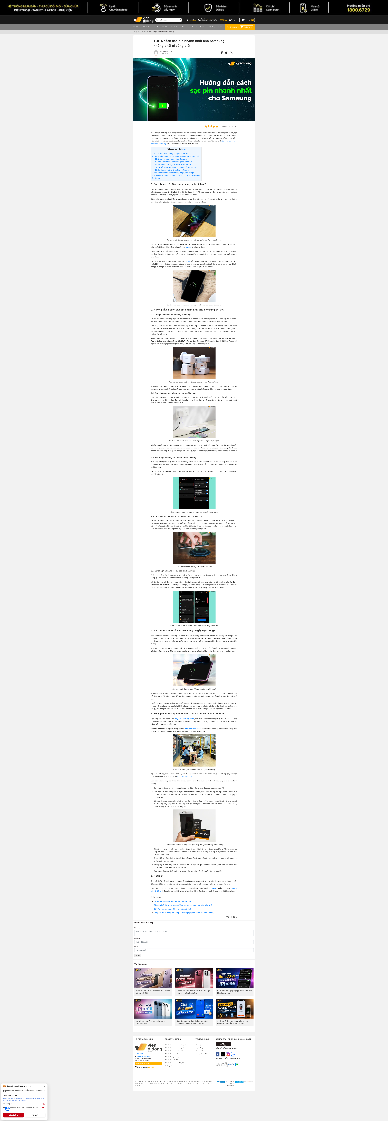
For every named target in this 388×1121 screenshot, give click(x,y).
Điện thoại (212, 27)
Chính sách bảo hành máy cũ (174, 1048)
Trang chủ (136, 31)
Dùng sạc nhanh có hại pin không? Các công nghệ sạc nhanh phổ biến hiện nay (184, 913)
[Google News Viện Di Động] (248, 1083)
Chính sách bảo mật (171, 1054)
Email (136, 946)
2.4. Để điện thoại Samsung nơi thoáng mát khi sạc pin (175, 167)
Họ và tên (137, 938)
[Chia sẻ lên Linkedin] (231, 52)
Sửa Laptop (185, 27)
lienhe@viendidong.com (144, 1056)
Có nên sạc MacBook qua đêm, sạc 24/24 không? (173, 901)
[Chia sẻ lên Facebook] (222, 52)
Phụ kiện (220, 27)
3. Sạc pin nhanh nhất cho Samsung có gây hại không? (173, 173)
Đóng (183, 149)
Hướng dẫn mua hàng (172, 1066)
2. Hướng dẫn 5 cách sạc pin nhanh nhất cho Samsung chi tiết (175, 156)
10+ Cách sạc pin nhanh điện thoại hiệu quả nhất (172, 909)
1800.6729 (209, 19)
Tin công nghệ (234, 27)
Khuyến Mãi (199, 1051)
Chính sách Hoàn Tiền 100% (174, 1051)
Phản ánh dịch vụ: (145, 1067)
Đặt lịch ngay (248, 27)
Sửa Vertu (157, 27)
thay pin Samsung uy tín (184, 719)
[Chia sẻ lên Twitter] (226, 52)
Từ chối (35, 1115)
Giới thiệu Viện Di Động (223, 20)
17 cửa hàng (192, 20)
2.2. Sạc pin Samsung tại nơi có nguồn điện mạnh (173, 162)
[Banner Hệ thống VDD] (194, 8)
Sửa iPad (165, 27)
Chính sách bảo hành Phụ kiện (175, 1063)
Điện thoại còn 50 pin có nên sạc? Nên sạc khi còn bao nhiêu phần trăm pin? (183, 905)
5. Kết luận (156, 178)
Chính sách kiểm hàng (172, 1060)
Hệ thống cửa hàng (143, 1063)
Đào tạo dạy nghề (201, 1054)
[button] (44, 1086)
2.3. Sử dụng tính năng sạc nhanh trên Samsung (173, 164)
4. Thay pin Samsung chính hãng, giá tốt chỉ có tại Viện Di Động (176, 175)
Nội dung (137, 928)
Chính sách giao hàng (172, 1057)
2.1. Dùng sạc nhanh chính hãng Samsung (171, 159)
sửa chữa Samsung (192, 729)
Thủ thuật (144, 31)
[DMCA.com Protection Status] (239, 1083)
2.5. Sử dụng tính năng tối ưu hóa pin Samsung (172, 170)
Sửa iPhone (137, 27)
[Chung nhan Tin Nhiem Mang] (229, 1083)
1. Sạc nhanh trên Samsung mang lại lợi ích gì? (170, 153)
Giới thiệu (199, 1045)
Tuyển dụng (199, 1048)
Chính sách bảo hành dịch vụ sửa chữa (177, 1045)
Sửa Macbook (175, 27)
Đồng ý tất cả (13, 1115)
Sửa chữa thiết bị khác (199, 27)
